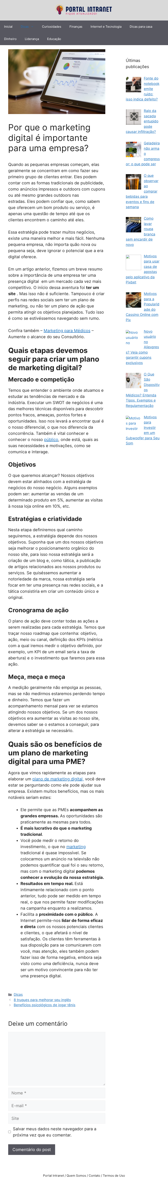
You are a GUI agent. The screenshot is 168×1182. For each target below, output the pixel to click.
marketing (76, 846)
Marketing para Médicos (67, 330)
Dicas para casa (141, 27)
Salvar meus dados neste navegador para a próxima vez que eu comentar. (54, 1131)
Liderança (32, 39)
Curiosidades (51, 27)
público (51, 439)
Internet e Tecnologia (106, 27)
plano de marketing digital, (58, 779)
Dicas (25, 27)
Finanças (75, 27)
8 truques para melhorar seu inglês (42, 1000)
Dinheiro (10, 39)
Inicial (8, 27)
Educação (54, 39)
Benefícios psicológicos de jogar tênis (44, 1005)
